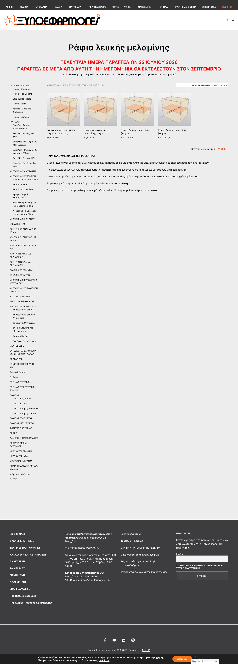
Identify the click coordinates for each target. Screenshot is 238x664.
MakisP (146, 650)
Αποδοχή (182, 658)
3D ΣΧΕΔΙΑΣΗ (18, 533)
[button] (225, 20)
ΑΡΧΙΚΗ (10, 7)
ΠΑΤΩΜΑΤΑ (75, 7)
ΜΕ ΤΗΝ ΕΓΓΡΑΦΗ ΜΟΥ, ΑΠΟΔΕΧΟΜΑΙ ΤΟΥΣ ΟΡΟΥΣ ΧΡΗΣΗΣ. (199, 567)
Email (179, 553)
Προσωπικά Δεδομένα (23, 595)
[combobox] (202, 85)
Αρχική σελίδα (53, 85)
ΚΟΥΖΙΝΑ (23, 7)
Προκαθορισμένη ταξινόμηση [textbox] (208, 85)
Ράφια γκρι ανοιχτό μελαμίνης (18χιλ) (95, 132)
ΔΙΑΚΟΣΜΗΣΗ (145, 7)
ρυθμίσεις (104, 660)
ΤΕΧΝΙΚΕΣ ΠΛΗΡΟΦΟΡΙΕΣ (25, 547)
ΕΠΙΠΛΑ (164, 7)
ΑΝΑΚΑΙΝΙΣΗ (17, 561)
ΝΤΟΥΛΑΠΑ (41, 7)
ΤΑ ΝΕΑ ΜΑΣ (17, 568)
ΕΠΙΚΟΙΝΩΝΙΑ (209, 7)
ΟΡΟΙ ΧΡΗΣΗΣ (18, 582)
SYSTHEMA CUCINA (185, 7)
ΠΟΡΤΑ (115, 7)
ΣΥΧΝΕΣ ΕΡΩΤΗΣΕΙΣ (22, 540)
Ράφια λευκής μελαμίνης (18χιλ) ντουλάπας (61, 132)
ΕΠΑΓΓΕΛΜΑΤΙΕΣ (20, 588)
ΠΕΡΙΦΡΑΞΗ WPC (97, 7)
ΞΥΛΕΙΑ (58, 7)
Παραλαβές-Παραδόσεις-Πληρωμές (31, 602)
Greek (199, 661)
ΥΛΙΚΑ (127, 7)
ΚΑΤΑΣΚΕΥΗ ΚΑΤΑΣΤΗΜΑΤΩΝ (28, 554)
